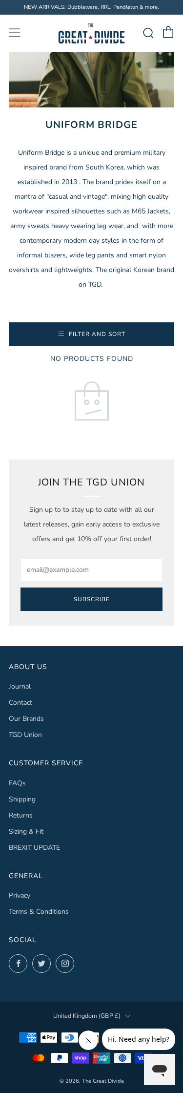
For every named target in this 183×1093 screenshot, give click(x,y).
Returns (21, 815)
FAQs (17, 783)
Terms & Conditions (39, 911)
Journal (20, 686)
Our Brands (26, 718)
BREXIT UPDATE (34, 847)
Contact (20, 702)
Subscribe (92, 599)
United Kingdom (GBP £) (87, 1015)
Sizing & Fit (26, 831)
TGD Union (25, 734)
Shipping (22, 799)
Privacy (19, 895)
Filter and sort (97, 334)
